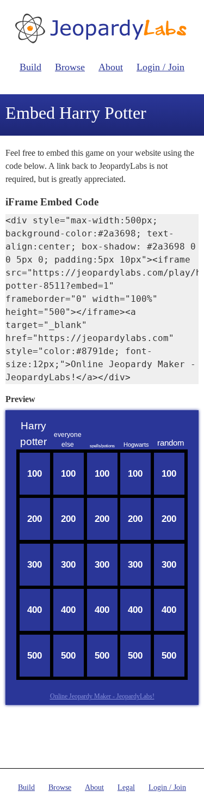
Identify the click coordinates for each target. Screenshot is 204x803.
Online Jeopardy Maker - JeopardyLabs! (102, 696)
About (110, 67)
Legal (126, 787)
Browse (70, 67)
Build (30, 67)
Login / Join (160, 67)
